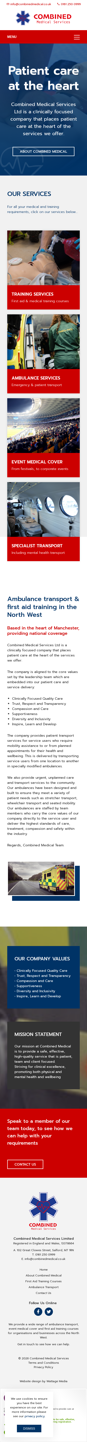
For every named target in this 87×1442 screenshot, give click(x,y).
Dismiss (29, 1428)
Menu (11, 37)
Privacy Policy (43, 1367)
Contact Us (25, 1164)
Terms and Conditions (43, 1363)
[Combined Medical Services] (43, 18)
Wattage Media (56, 1381)
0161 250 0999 (71, 4)
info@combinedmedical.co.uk (30, 4)
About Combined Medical (43, 151)
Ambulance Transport (43, 1287)
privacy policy (35, 1416)
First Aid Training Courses (43, 1281)
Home (44, 1269)
